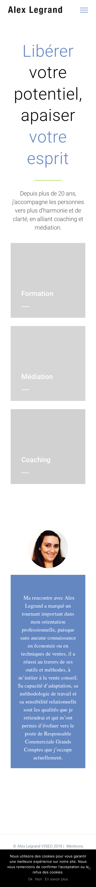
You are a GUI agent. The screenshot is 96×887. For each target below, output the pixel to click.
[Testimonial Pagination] (32, 809)
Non (38, 879)
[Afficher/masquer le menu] (84, 10)
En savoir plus (56, 879)
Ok (30, 879)
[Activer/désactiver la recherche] (65, 10)
